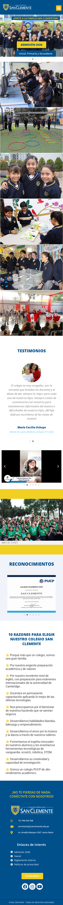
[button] (58, 8)
